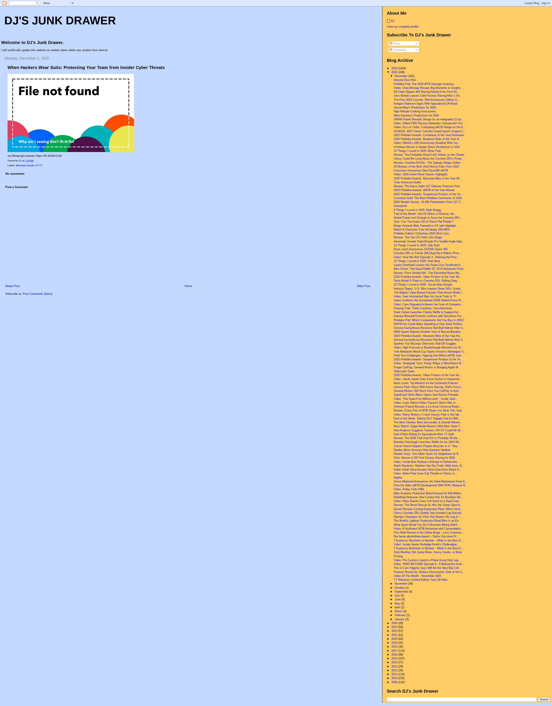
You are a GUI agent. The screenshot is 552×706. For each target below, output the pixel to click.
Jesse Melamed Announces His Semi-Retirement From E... (431, 481)
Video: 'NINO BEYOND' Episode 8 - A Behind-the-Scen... (429, 564)
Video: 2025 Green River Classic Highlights (421, 174)
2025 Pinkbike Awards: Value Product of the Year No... (428, 375)
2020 (394, 638)
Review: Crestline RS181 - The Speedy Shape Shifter (427, 162)
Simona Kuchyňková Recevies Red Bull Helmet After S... (429, 339)
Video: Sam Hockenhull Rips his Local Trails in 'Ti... (426, 296)
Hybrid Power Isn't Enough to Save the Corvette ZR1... (428, 217)
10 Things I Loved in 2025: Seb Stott (417, 245)
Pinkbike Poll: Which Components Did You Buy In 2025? (429, 320)
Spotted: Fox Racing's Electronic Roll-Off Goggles (425, 343)
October (400, 587)
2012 (394, 670)
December (401, 76)
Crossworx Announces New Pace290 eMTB (421, 170)
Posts (396, 43)
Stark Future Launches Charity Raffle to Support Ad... (427, 312)
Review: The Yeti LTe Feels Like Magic (418, 237)
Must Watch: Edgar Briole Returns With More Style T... (428, 426)
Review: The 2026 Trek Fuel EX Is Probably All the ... (427, 438)
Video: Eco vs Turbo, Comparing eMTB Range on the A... (430, 127)
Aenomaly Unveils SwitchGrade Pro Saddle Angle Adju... (429, 241)
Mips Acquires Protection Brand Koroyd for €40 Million (427, 493)
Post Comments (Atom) (37, 293)
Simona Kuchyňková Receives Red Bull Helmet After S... (429, 327)
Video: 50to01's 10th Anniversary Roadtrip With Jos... (427, 142)
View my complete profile (402, 26)
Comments (399, 50)
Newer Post (12, 286)
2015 (394, 658)
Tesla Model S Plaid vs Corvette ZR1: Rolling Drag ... (427, 280)
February (400, 615)
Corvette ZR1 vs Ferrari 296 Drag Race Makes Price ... (428, 253)
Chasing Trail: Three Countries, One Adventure (423, 308)
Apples (398, 477)
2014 (394, 662)
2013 (394, 666)
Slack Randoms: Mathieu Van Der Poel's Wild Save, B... (429, 465)
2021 (394, 635)
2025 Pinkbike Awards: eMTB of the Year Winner (424, 190)
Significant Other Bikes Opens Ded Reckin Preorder (426, 394)
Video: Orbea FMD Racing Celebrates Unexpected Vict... (429, 123)
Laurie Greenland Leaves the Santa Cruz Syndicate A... (428, 265)
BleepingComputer (25, 165)
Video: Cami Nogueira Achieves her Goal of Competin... (428, 304)
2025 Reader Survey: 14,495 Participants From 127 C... (428, 202)
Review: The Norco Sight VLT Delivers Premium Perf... (428, 186)
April (398, 607)
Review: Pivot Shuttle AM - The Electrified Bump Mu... (428, 273)
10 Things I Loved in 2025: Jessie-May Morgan (423, 284)
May (398, 603)
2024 (394, 623)
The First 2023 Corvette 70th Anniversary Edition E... (427, 99)
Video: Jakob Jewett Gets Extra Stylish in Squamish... (428, 379)
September (402, 591)
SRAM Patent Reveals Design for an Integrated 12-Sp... (429, 119)
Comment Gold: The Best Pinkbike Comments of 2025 (428, 198)
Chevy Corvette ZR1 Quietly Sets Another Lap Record (427, 513)
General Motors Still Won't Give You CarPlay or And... (427, 390)
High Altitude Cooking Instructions (415, 111)
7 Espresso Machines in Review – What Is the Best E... (429, 540)
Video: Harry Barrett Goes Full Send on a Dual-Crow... (427, 501)
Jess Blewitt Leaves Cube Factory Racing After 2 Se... (428, 95)
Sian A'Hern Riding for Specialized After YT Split (424, 434)
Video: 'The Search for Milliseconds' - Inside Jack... (426, 398)
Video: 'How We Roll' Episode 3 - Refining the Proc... (426, 257)
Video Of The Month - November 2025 (417, 575)
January (400, 619)
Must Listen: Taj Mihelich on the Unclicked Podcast (426, 383)
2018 (394, 646)
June (398, 599)
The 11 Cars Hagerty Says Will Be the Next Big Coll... (427, 568)
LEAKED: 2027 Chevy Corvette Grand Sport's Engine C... (430, 131)
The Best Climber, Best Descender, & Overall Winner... (428, 422)
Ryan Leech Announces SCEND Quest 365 (421, 249)
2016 (394, 654)
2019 (394, 642)
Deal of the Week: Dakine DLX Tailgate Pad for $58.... (427, 418)
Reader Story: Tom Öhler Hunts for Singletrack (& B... (427, 453)
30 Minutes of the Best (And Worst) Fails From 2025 (426, 166)
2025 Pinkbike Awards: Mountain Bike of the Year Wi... (428, 178)
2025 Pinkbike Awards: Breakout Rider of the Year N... (427, 139)
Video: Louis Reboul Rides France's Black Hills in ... (426, 402)
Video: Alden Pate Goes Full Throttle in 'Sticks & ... (426, 473)
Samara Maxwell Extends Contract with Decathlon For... (429, 316)
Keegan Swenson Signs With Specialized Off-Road (425, 103)
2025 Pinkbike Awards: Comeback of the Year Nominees (429, 135)
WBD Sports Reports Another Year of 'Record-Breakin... (428, 331)
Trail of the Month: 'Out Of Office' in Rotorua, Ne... (425, 213)
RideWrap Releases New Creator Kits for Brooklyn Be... (428, 497)
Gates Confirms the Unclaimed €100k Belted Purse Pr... (429, 300)
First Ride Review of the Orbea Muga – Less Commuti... (429, 532)
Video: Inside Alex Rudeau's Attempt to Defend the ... (427, 461)
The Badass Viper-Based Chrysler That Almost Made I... (429, 292)
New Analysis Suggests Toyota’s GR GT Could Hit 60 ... (429, 430)
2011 (394, 674)
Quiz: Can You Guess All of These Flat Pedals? (423, 221)
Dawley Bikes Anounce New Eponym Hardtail (422, 450)
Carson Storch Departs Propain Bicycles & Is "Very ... (427, 446)
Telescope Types (404, 371)
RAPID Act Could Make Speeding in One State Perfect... (429, 324)
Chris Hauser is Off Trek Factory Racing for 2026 (424, 457)
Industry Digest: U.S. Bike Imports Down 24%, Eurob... (428, 288)
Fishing (398, 556)
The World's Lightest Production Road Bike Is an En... (427, 520)
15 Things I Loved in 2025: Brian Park (417, 150)
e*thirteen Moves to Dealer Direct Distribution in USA (427, 147)
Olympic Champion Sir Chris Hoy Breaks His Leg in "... (428, 516)
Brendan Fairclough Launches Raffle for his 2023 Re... (427, 442)
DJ (393, 20)
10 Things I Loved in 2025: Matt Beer (417, 261)
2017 (394, 650)
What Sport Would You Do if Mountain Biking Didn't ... (427, 524)
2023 (394, 627)
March (399, 611)
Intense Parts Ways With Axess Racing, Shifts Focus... (428, 387)
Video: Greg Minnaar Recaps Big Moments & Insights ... (429, 87)
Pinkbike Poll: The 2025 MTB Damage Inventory (424, 84)
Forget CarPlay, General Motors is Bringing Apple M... (427, 367)
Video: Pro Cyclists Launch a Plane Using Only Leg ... (428, 560)
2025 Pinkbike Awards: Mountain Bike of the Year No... (428, 335)
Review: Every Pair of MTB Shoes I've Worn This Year (428, 410)
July (398, 595)
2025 (394, 72)
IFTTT (39, 165)
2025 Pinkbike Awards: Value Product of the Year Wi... (428, 276)
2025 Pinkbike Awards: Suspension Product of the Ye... (428, 194)
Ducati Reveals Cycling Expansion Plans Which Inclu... (428, 509)
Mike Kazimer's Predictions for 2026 (416, 115)
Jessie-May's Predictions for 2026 (415, 107)
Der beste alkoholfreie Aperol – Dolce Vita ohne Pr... (426, 536)
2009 (394, 682)
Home (188, 286)
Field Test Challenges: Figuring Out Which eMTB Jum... (429, 355)
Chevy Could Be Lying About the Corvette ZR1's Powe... (429, 158)
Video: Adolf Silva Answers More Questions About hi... (428, 469)
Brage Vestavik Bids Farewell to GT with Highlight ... (426, 225)
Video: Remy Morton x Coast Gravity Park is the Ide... (428, 414)
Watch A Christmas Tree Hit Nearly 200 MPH (422, 229)
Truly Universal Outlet (407, 182)
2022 (394, 630)
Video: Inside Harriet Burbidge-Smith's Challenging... (426, 544)
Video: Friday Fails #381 (409, 489)
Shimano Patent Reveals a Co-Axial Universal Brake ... (428, 406)
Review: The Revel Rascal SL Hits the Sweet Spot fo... (428, 505)
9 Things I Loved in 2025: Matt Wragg (417, 210)
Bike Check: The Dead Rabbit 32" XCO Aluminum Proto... (430, 268)
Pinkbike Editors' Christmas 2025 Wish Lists (421, 233)
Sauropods (400, 205)
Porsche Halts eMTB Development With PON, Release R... (431, 485)
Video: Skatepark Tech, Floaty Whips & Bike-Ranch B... (429, 363)
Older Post (363, 286)
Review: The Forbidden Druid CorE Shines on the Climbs (429, 154)
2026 (394, 68)
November (401, 583)
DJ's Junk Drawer (60, 20)
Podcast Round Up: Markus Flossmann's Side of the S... (429, 572)
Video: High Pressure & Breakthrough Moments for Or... (428, 347)
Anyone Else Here (405, 80)
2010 (394, 678)
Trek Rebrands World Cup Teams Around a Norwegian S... (430, 351)
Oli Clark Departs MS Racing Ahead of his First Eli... (426, 91)
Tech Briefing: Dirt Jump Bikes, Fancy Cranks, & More (428, 552)
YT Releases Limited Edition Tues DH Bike (421, 579)
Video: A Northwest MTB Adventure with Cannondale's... (429, 528)
